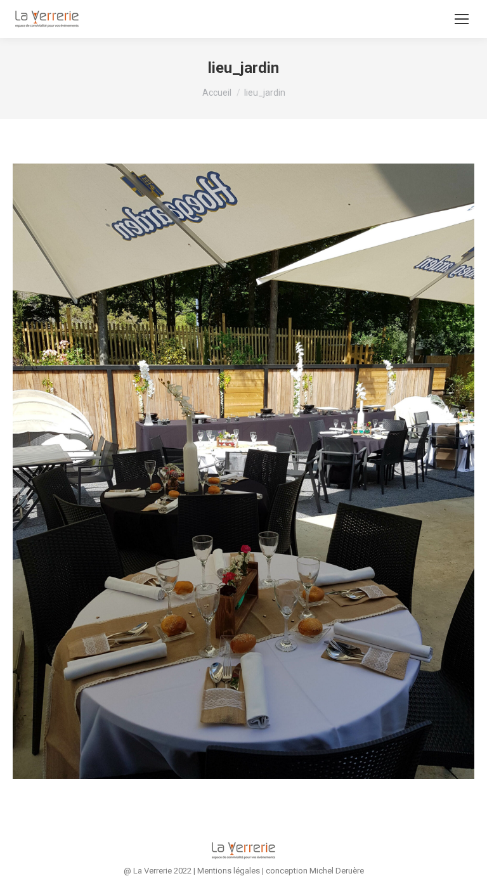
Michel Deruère (336, 870)
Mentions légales (228, 870)
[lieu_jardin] (243, 471)
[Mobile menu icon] (461, 19)
